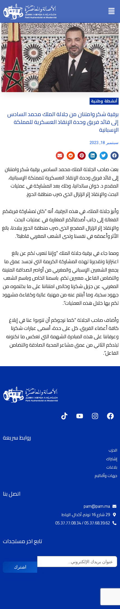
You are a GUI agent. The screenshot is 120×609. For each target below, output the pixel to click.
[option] (106, 605)
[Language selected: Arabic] (103, 604)
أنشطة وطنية (104, 101)
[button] (111, 11)
